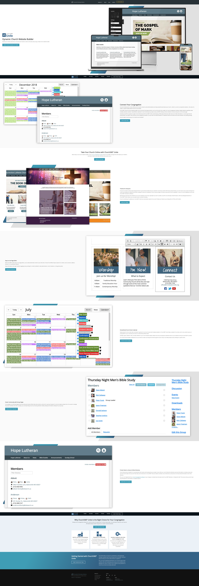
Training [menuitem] (108, 76)
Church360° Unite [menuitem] (97, 576)
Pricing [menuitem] (102, 76)
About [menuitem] (105, 2)
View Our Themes (124, 202)
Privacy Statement (78, 577)
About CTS (73, 577)
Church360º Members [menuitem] (98, 575)
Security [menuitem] (97, 76)
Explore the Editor (10, 269)
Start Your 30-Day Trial (78, 562)
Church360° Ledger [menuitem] (97, 577)
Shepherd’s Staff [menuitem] (97, 578)
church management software (139, 477)
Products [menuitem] (99, 2)
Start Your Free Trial (99, 526)
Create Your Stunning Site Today (11, 44)
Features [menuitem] (91, 76)
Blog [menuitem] (109, 2)
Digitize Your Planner (126, 340)
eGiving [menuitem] (96, 579)
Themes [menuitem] (85, 76)
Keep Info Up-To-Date (125, 481)
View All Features (99, 159)
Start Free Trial (125, 120)
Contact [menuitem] (113, 2)
